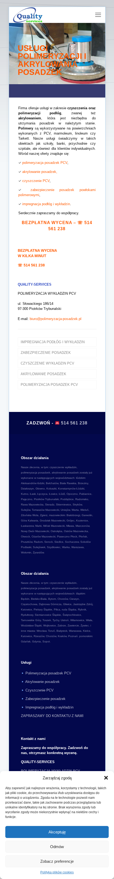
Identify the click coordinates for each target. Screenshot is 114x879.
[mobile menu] (98, 14)
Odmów (57, 846)
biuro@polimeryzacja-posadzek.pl (55, 319)
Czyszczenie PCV (39, 690)
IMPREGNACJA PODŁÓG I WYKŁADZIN (53, 342)
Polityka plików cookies (57, 872)
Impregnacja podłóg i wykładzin (49, 707)
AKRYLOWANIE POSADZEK (43, 374)
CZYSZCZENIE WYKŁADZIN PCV (47, 363)
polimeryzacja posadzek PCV (44, 163)
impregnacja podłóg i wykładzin (46, 204)
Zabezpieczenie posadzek (45, 699)
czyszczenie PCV (36, 181)
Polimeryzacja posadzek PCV (48, 673)
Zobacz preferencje (57, 861)
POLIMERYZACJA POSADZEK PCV (49, 385)
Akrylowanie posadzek (42, 682)
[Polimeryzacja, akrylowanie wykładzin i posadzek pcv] (27, 15)
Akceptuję (57, 832)
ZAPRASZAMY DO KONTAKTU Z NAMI (52, 716)
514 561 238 (34, 265)
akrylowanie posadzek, (39, 172)
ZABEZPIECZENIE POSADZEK (46, 353)
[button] (106, 777)
